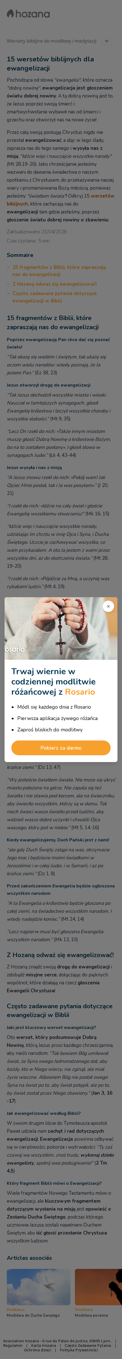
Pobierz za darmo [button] (61, 747)
